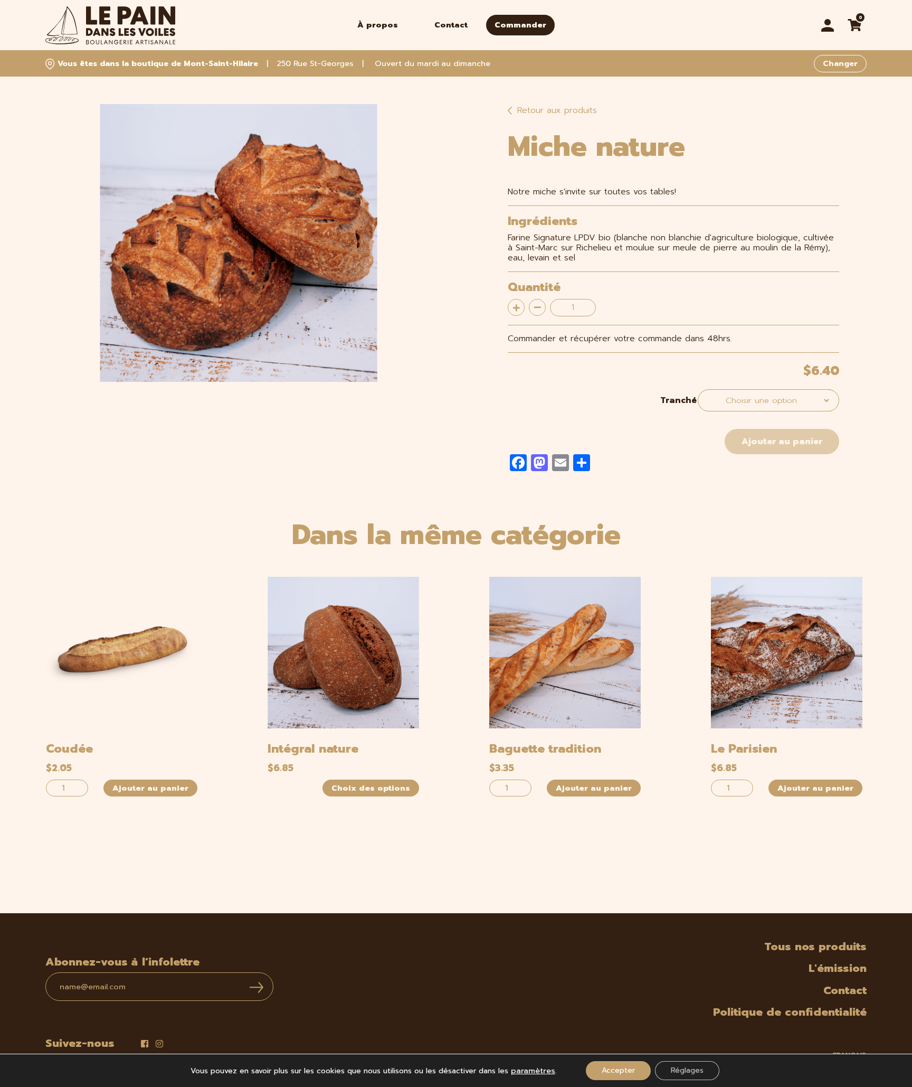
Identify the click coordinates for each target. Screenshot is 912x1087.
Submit (256, 987)
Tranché (678, 400)
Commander (520, 25)
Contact (451, 25)
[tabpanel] (238, 243)
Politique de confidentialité (790, 1012)
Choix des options (370, 788)
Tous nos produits (815, 946)
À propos (377, 25)
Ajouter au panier (782, 441)
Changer (840, 63)
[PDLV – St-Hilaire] (110, 25)
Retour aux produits (555, 110)
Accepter (618, 1070)
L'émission (838, 968)
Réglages (687, 1070)
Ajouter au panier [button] (150, 788)
